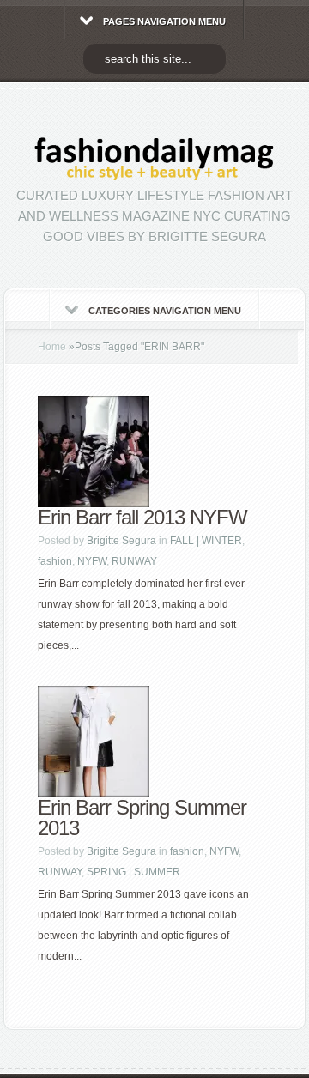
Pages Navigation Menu (164, 21)
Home (52, 347)
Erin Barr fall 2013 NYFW (142, 517)
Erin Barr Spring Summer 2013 (142, 817)
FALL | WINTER (206, 541)
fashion (55, 561)
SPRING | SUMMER (133, 872)
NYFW (91, 561)
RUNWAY (134, 561)
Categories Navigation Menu (164, 311)
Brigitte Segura (121, 541)
